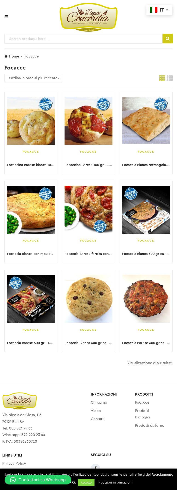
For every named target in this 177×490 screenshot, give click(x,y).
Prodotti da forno (149, 425)
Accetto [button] (86, 482)
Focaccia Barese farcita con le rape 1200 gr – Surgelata (109, 254)
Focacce (31, 151)
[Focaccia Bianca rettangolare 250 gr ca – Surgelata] (146, 121)
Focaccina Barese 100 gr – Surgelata (94, 165)
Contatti (98, 419)
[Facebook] (95, 468)
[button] (38, 479)
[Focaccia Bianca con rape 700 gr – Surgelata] (31, 210)
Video (96, 411)
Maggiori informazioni (115, 482)
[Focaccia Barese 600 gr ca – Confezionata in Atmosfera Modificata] (146, 299)
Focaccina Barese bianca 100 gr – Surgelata (42, 165)
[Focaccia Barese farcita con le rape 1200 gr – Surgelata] (88, 210)
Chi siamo (99, 402)
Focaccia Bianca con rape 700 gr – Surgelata (43, 254)
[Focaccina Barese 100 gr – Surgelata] (88, 121)
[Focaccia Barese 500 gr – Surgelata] (31, 299)
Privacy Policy (14, 463)
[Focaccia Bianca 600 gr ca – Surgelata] (146, 210)
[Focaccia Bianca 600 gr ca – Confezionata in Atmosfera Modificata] (88, 299)
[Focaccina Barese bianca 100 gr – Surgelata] (31, 121)
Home (14, 56)
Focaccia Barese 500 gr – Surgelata (35, 343)
